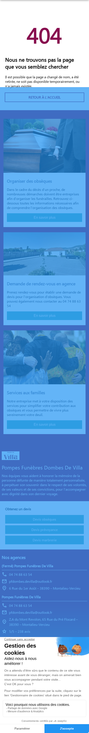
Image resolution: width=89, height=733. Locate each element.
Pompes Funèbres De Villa (21, 597)
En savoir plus (45, 217)
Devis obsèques (44, 519)
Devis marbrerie (45, 540)
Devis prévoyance (44, 529)
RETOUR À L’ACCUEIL (45, 97)
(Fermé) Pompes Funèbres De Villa (27, 565)
